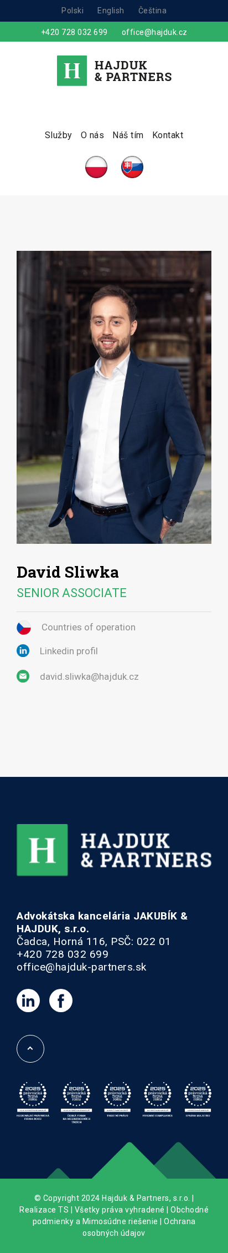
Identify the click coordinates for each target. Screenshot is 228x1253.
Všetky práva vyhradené (120, 1209)
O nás (93, 135)
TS (63, 1209)
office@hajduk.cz (155, 32)
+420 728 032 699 (74, 32)
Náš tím (128, 135)
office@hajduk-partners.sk (82, 967)
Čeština (152, 10)
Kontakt (168, 135)
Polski (72, 10)
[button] (22, 1230)
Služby (58, 135)
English (111, 10)
